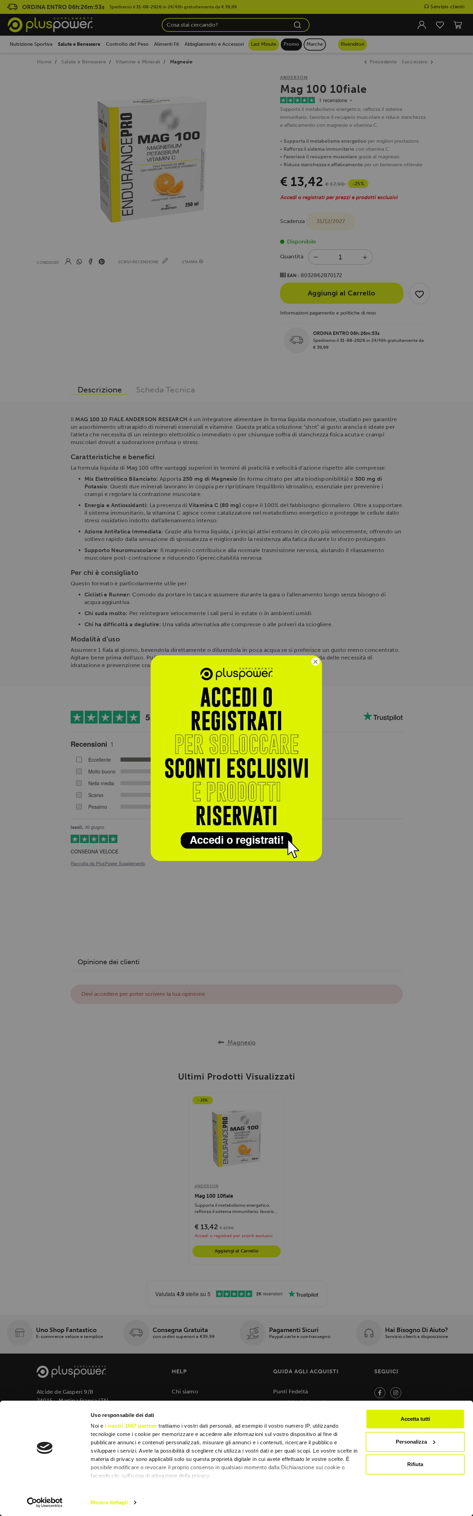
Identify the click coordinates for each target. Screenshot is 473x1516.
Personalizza (411, 1442)
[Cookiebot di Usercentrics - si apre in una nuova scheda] (45, 1502)
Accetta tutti (415, 1419)
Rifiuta (415, 1464)
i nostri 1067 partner (131, 1426)
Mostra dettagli (109, 1502)
